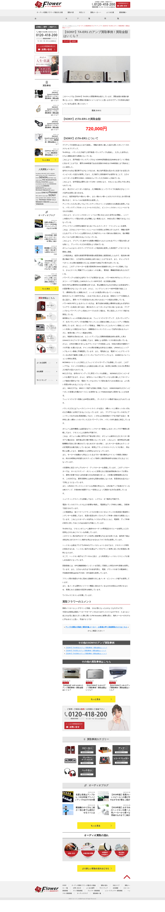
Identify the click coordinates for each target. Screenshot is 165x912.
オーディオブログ (82, 893)
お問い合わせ (77, 888)
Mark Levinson (47, 188)
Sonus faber (45, 195)
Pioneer (53, 192)
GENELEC (51, 182)
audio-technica (39, 175)
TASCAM (53, 197)
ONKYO (44, 193)
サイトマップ (104, 888)
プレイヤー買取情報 (94, 890)
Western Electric (43, 202)
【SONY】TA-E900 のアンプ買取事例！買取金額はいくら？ (86, 653)
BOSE (37, 177)
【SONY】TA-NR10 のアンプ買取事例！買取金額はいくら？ (86, 647)
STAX (37, 197)
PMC (37, 195)
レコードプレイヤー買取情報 (113, 890)
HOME (64, 885)
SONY (52, 195)
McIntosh (39, 190)
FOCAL (38, 182)
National (52, 190)
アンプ (66, 41)
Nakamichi (46, 190)
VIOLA (54, 200)
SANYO (40, 195)
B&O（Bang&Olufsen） (50, 175)
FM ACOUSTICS (49, 180)
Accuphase (38, 173)
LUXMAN (45, 186)
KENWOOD (52, 184)
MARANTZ (40, 188)
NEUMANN (38, 192)
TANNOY (49, 197)
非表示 (98, 110)
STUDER (41, 197)
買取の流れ (104, 885)
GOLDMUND (39, 184)
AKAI (42, 173)
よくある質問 (90, 888)
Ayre (44, 175)
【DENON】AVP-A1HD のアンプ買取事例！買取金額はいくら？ (72, 687)
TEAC (37, 199)
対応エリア (116, 885)
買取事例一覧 (97, 893)
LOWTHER (38, 186)
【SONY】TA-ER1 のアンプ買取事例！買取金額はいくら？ (86, 650)
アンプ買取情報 (77, 890)
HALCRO (44, 184)
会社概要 (115, 888)
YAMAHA (39, 204)
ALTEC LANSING (51, 173)
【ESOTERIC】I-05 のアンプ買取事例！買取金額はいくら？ (119, 687)
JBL (48, 184)
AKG (45, 173)
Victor (49, 200)
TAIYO (44, 197)
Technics (42, 200)
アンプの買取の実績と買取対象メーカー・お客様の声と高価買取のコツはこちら (96, 627)
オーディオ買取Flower (79, 898)
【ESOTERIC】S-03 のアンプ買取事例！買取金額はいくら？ (96, 687)
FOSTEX (44, 182)
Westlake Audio (53, 202)
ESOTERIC (50, 177)
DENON (43, 177)
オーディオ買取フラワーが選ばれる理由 (84, 885)
